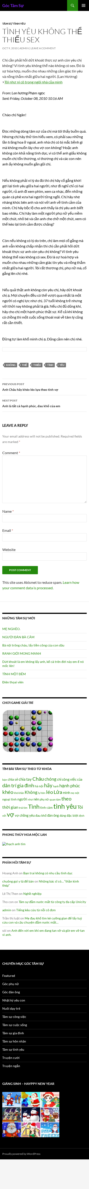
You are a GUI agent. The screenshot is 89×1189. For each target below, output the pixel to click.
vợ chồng (22, 815)
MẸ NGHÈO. (11, 629)
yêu (62, 364)
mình (66, 792)
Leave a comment (43, 48)
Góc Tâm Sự (13, 5)
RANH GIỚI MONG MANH (21, 653)
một (77, 792)
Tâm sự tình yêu (14, 23)
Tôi (80, 807)
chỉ (59, 779)
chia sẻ (13, 779)
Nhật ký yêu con (13, 1000)
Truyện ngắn (11, 1066)
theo (66, 798)
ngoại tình (9, 799)
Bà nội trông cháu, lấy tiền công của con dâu (33, 645)
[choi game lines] (27, 731)
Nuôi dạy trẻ (11, 1008)
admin (24, 48)
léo (49, 792)
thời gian (10, 807)
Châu (38, 779)
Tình (50, 364)
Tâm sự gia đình (13, 1033)
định (81, 815)
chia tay (25, 779)
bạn (4, 779)
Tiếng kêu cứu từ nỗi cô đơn (36, 910)
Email (7, 530)
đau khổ (41, 815)
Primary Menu (83, 5)
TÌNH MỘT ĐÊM (14, 674)
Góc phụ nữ (10, 984)
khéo (7, 792)
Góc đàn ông (11, 992)
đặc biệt (72, 815)
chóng (50, 779)
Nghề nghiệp (32, 894)
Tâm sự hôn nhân (14, 1041)
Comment (11, 452)
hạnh (56, 786)
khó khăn (19, 792)
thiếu (37, 364)
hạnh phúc (69, 785)
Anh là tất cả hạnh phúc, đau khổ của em (31, 403)
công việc (69, 779)
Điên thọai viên (13, 682)
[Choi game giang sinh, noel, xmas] (30, 1114)
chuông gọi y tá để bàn (18, 881)
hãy (48, 785)
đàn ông (53, 815)
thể (24, 364)
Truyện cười (11, 1058)
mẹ (72, 792)
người (22, 799)
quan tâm (55, 799)
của (79, 779)
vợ (10, 814)
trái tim (23, 807)
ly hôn (41, 792)
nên (36, 799)
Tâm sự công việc (14, 1017)
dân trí (9, 785)
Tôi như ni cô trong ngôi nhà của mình (33, 82)
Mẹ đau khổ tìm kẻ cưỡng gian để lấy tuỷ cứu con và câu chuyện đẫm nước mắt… (42, 920)
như (30, 799)
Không (11, 364)
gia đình (25, 785)
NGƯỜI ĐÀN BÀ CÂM (18, 637)
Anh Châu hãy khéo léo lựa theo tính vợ (30, 386)
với (4, 815)
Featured (8, 976)
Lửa (58, 792)
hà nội (39, 786)
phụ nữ (44, 799)
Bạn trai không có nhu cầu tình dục (48, 873)
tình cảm (46, 807)
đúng (63, 815)
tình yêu (65, 806)
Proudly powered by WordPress (21, 1154)
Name (8, 511)
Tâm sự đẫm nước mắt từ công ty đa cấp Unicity (52, 902)
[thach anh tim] (14, 843)
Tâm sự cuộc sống (14, 1025)
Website (9, 549)
